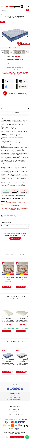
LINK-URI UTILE (14, 409)
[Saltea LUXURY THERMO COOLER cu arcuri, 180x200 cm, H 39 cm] (22, 356)
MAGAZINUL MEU (14, 406)
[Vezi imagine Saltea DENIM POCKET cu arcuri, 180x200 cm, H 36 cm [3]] (15, 52)
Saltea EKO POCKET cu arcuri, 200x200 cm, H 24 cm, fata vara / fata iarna (8, 276)
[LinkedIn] (16, 389)
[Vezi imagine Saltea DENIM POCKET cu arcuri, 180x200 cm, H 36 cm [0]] (3, 52)
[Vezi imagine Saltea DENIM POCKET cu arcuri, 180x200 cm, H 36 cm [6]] (27, 52)
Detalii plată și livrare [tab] (6, 222)
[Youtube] (11, 389)
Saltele (12, 215)
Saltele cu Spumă (17, 215)
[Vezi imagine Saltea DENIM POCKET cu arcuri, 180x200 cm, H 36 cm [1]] (7, 52)
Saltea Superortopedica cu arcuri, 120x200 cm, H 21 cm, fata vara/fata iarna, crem (22, 321)
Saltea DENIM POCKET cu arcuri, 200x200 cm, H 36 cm (8, 364)
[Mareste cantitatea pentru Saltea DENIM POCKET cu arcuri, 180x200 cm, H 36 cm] (7, 437)
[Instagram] (22, 389)
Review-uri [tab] (4, 225)
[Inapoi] (1, 14)
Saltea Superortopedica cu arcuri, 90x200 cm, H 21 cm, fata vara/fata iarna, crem (8, 321)
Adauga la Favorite (15, 64)
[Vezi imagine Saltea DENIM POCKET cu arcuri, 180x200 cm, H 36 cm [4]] (19, 52)
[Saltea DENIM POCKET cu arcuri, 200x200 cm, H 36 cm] (8, 356)
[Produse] (2, 7)
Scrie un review (15, 238)
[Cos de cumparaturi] (28, 6)
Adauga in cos (17, 437)
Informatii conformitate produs (7, 213)
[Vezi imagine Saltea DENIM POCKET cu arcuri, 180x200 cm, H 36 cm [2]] (11, 52)
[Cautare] (27, 10)
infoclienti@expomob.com (15, 399)
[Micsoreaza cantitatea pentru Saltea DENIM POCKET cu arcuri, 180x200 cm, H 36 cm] (2, 437)
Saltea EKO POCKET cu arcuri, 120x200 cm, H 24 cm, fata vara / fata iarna (22, 276)
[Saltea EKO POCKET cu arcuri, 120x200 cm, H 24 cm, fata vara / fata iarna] (22, 268)
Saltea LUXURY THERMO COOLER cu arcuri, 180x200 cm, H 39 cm (22, 364)
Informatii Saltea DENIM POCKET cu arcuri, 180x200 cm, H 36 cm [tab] (14, 108)
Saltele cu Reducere (7, 216)
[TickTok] (19, 389)
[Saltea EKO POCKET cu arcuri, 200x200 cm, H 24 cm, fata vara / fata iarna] (8, 268)
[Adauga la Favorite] (13, 287)
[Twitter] (13, 389)
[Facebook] (8, 389)
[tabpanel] (15, 35)
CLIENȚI (14, 412)
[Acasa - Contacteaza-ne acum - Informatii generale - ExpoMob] (14, 6)
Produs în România (15, 216)
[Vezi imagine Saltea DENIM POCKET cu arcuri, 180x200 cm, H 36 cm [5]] (23, 52)
